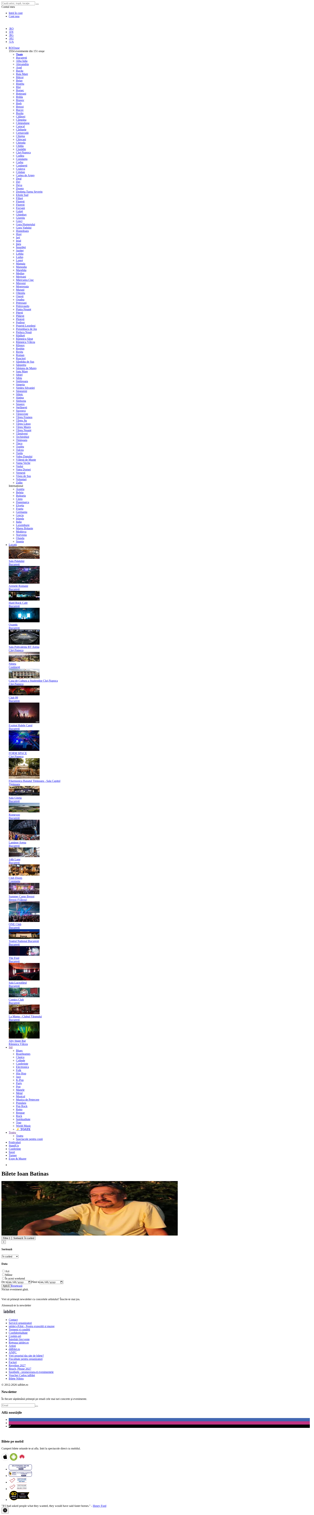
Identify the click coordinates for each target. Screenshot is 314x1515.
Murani (20, 289)
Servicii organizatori (20, 1323)
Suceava (21, 410)
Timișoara (21, 440)
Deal (18, 178)
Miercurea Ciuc (25, 279)
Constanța (21, 159)
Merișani (21, 276)
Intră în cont (16, 13)
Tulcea (20, 449)
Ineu (18, 244)
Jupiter (20, 250)
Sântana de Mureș (26, 368)
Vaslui (19, 466)
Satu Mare (22, 371)
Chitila (20, 145)
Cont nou (14, 16)
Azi (7, 1271)
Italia (19, 521)
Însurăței (21, 247)
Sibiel (19, 374)
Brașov (20, 100)
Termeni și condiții (19, 1329)
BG (11, 35)
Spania (20, 541)
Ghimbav (21, 214)
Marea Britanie (24, 528)
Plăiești (20, 315)
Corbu (19, 162)
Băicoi (19, 77)
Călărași (20, 116)
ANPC (13, 1352)
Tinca (19, 443)
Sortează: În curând (23, 1238)
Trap (18, 1122)
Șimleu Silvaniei (25, 387)
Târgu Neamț (23, 430)
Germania (21, 512)
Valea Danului (24, 456)
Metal (19, 1093)
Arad (19, 67)
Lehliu (19, 253)
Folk (18, 1070)
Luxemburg (22, 525)
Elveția (20, 505)
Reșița (19, 351)
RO (11, 28)
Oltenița (20, 293)
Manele (20, 1089)
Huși (18, 234)
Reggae (20, 1112)
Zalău (19, 482)
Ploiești (20, 319)
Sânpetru (21, 364)
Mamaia (20, 263)
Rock (19, 1116)
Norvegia (21, 534)
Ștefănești (21, 407)
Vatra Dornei (23, 469)
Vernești (20, 472)
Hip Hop (21, 1073)
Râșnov (20, 345)
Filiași (19, 198)
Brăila (19, 96)
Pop (18, 1086)
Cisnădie (21, 149)
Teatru (19, 1135)
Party (19, 1083)
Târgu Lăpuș (23, 423)
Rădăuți (20, 335)
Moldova (21, 531)
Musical (20, 1096)
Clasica (20, 1057)
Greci (19, 221)
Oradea (20, 299)
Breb (19, 103)
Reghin (20, 348)
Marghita (21, 270)
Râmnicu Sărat (24, 338)
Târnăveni (22, 433)
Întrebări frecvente (19, 1339)
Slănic (19, 394)
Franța (19, 508)
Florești (20, 201)
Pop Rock (21, 1106)
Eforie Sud (22, 194)
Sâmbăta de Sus (25, 361)
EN (11, 31)
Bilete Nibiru (16, 1378)
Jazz (18, 1076)
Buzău (19, 113)
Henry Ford (99, 1505)
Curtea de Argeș (25, 175)
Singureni (21, 391)
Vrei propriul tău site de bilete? (26, 1355)
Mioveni (21, 283)
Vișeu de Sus (23, 476)
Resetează (16, 1285)
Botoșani (21, 93)
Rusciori (21, 358)
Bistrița (20, 83)
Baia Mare (22, 74)
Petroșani (21, 302)
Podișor (20, 322)
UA (11, 41)
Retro (19, 1109)
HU (11, 38)
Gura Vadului (23, 227)
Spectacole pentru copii (29, 1139)
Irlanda (20, 518)
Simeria (20, 384)
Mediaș (20, 273)
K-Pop (20, 1080)
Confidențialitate (18, 1332)
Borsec (20, 90)
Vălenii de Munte (26, 459)
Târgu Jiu (21, 420)
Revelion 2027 (17, 1365)
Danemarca (22, 502)
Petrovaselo (22, 306)
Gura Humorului (25, 224)
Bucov (20, 109)
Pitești (19, 312)
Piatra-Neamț (23, 309)
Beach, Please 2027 (20, 1368)
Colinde (20, 1060)
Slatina (20, 397)
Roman (20, 355)
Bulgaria (21, 495)
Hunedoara (22, 230)
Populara (21, 1102)
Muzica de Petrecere (27, 1099)
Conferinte (22, 1063)
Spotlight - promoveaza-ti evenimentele (31, 1372)
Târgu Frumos (24, 417)
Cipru (19, 498)
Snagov (20, 404)
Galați (19, 211)
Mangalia (21, 266)
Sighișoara (22, 381)
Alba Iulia (21, 60)
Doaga (20, 188)
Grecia (20, 515)
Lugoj (19, 260)
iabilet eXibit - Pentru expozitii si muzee (32, 1326)
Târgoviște (22, 413)
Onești (19, 296)
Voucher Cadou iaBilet (22, 1375)
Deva (19, 185)
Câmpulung (22, 123)
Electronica (22, 1066)
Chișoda (20, 142)
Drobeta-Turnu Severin (29, 191)
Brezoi (20, 106)
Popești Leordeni (25, 325)
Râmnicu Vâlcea (25, 342)
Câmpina (21, 119)
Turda (19, 453)
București (21, 57)
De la (4, 1281)
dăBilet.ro (14, 1349)
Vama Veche (23, 463)
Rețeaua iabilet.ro (19, 1342)
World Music (23, 1125)
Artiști (12, 1345)
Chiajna (20, 136)
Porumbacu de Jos (26, 328)
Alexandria (22, 64)
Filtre (6, 1238)
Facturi (13, 1362)
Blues (19, 1050)
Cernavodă (22, 132)
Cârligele (21, 129)
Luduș (19, 257)
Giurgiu (20, 217)
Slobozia (21, 400)
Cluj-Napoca (23, 152)
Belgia (19, 492)
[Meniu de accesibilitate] (5, 1511)
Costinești (21, 165)
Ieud (18, 240)
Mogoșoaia (22, 286)
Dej (18, 181)
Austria (20, 489)
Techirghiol (22, 436)
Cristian (20, 172)
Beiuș (19, 80)
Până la (35, 1281)
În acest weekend (15, 1278)
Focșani (20, 208)
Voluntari (21, 479)
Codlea (20, 155)
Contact (13, 1319)
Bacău (19, 70)
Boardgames (23, 1053)
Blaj (18, 87)
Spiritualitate (23, 1119)
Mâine (8, 1274)
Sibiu (19, 378)
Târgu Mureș (23, 427)
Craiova (20, 168)
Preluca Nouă (24, 332)
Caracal (20, 126)
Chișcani (21, 139)
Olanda (20, 538)
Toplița (20, 446)
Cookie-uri (15, 1336)
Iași (18, 237)
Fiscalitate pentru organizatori (26, 1358)
